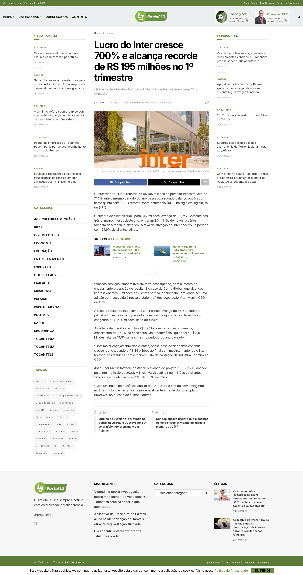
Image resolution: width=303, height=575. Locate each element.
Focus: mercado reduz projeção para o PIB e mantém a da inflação (127, 250)
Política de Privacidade (288, 3)
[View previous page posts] (148, 272)
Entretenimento (49, 259)
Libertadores (43, 431)
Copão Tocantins (45, 403)
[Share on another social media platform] (205, 182)
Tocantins (41, 137)
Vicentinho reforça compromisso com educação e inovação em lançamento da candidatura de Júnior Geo (59, 115)
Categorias (28, 17)
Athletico (59, 388)
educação (68, 410)
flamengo (63, 417)
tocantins (57, 453)
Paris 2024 (57, 438)
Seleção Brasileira (46, 446)
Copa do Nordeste (70, 395)
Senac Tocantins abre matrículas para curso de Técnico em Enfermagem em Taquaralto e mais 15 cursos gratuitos (59, 84)
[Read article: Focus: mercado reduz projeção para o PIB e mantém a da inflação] (102, 250)
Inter (59, 424)
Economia (108, 33)
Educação (43, 251)
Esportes (40, 47)
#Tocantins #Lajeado (61, 381)
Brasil (39, 227)
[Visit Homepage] (151, 16)
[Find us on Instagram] (4, 3)
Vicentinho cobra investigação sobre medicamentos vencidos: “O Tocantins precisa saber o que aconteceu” (242, 57)
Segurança (44, 331)
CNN (101, 102)
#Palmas (40, 381)
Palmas (39, 75)
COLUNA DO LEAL (47, 235)
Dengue (53, 410)
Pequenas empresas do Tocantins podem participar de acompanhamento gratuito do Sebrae (60, 146)
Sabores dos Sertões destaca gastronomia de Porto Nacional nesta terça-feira (242, 146)
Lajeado (41, 283)
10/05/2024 (116, 102)
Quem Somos (251, 3)
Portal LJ (46, 562)
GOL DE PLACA (45, 275)
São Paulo (67, 446)
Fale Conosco (267, 3)
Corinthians (66, 403)
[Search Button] (299, 16)
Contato (79, 17)
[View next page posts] (154, 272)
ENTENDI (262, 570)
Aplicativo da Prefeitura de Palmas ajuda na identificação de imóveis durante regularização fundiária (240, 88)
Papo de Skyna (46, 307)
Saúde (39, 323)
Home (97, 33)
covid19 (40, 410)
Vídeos (9, 17)
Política (39, 106)
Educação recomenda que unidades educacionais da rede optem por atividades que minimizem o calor (58, 177)
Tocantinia (44, 339)
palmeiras (41, 438)
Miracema (43, 291)
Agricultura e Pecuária (55, 219)
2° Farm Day (42, 388)
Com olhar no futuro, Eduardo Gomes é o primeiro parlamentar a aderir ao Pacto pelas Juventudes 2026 (242, 177)
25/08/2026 (120, 257)
